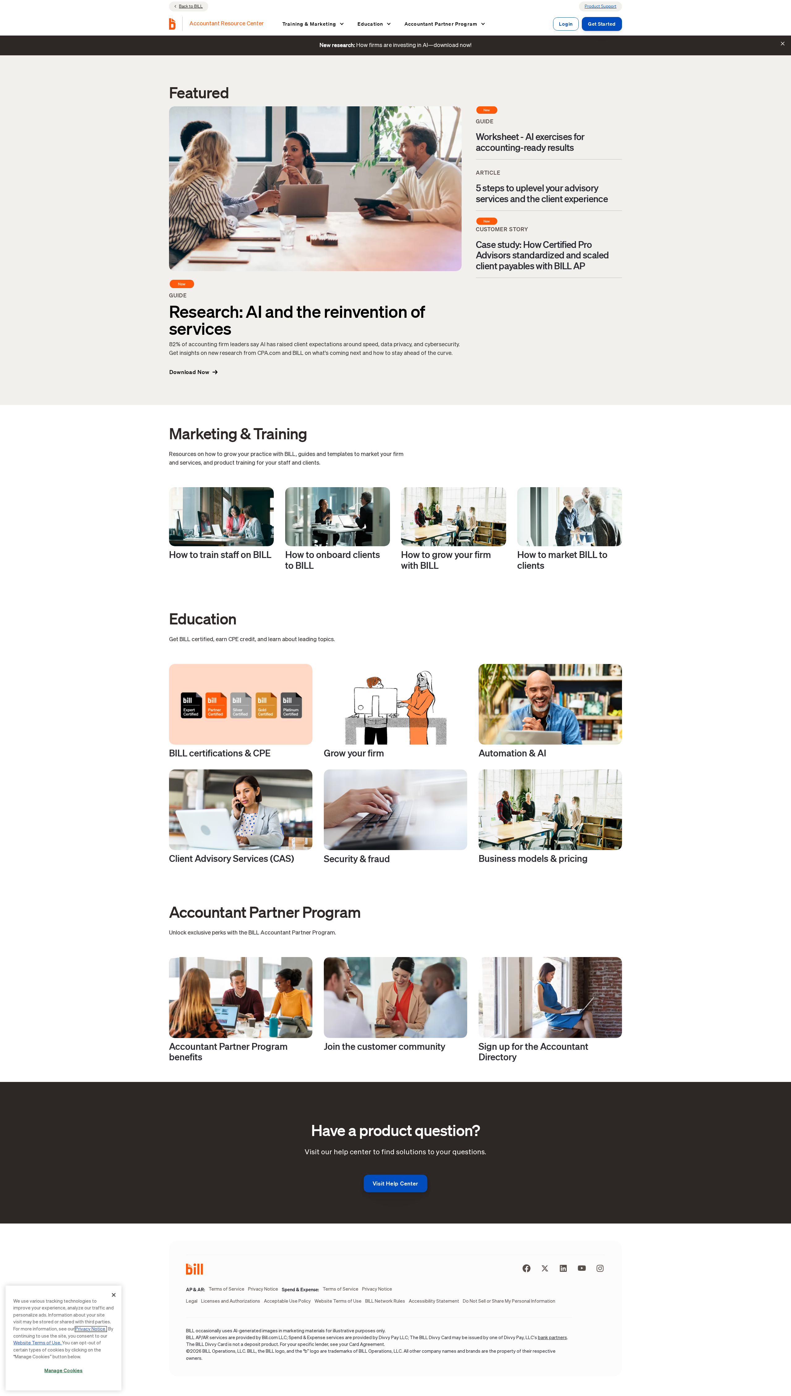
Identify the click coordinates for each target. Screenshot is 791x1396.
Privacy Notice (90, 1329)
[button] (312, 24)
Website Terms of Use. (37, 1343)
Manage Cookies (63, 1370)
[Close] (114, 1295)
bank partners (552, 1337)
